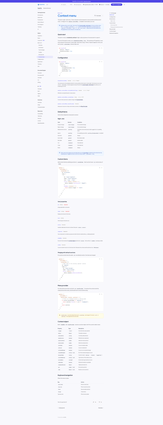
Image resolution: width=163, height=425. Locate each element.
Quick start (112, 14)
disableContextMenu (62, 80)
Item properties (114, 25)
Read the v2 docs (87, 1)
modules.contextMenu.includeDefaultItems (68, 90)
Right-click (113, 20)
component (60, 231)
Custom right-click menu (85, 25)
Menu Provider (84, 106)
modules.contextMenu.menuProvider (66, 103)
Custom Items (79, 99)
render (59, 244)
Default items (112, 18)
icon (59, 218)
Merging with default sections (117, 27)
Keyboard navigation (114, 33)
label (59, 211)
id (58, 204)
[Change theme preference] (124, 5)
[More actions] (102, 15)
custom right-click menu (87, 84)
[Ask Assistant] (102, 48)
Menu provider (112, 29)
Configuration (112, 16)
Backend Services (47, 8)
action (59, 224)
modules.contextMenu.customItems (66, 97)
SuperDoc (40, 8)
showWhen (60, 238)
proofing (86, 152)
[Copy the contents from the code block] (100, 48)
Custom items (112, 23)
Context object (113, 31)
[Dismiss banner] (161, 1)
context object (72, 240)
